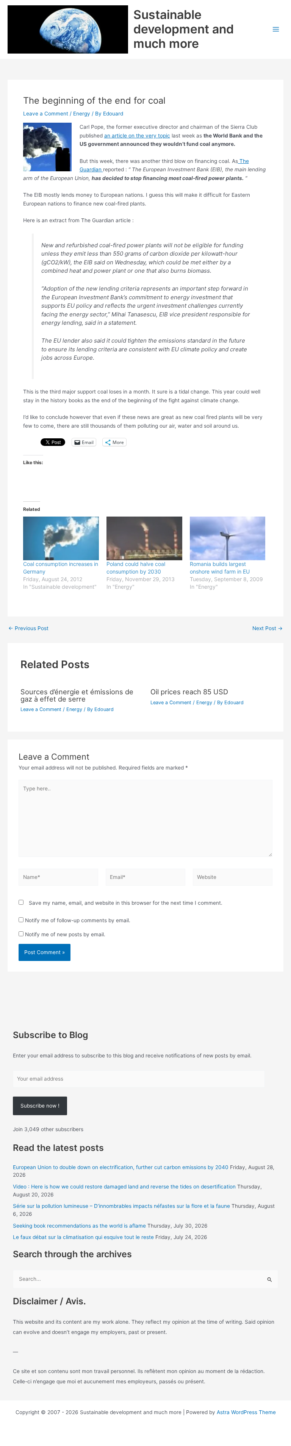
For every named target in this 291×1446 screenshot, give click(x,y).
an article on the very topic (137, 136)
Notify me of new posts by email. (65, 934)
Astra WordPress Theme (246, 1412)
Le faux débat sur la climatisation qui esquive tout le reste (83, 1237)
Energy (81, 114)
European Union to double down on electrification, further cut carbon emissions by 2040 (120, 1167)
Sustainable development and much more (183, 29)
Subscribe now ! (39, 1106)
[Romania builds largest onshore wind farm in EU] (228, 538)
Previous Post (28, 628)
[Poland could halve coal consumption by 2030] (144, 538)
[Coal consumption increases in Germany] (61, 538)
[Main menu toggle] (276, 29)
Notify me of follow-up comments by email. (77, 920)
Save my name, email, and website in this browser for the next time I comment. (125, 903)
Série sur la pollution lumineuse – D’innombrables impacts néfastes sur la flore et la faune (121, 1206)
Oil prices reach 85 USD (189, 691)
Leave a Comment (45, 114)
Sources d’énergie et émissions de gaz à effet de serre (76, 695)
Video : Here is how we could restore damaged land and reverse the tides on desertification (124, 1187)
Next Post (267, 628)
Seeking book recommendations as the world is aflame (79, 1226)
